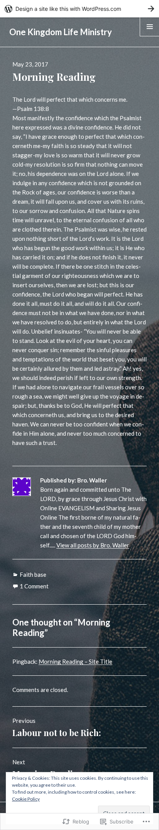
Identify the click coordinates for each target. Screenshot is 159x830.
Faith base (33, 574)
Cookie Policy (26, 799)
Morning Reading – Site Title (75, 661)
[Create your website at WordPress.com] (79, 8)
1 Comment (34, 586)
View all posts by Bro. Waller (92, 545)
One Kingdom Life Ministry (60, 32)
